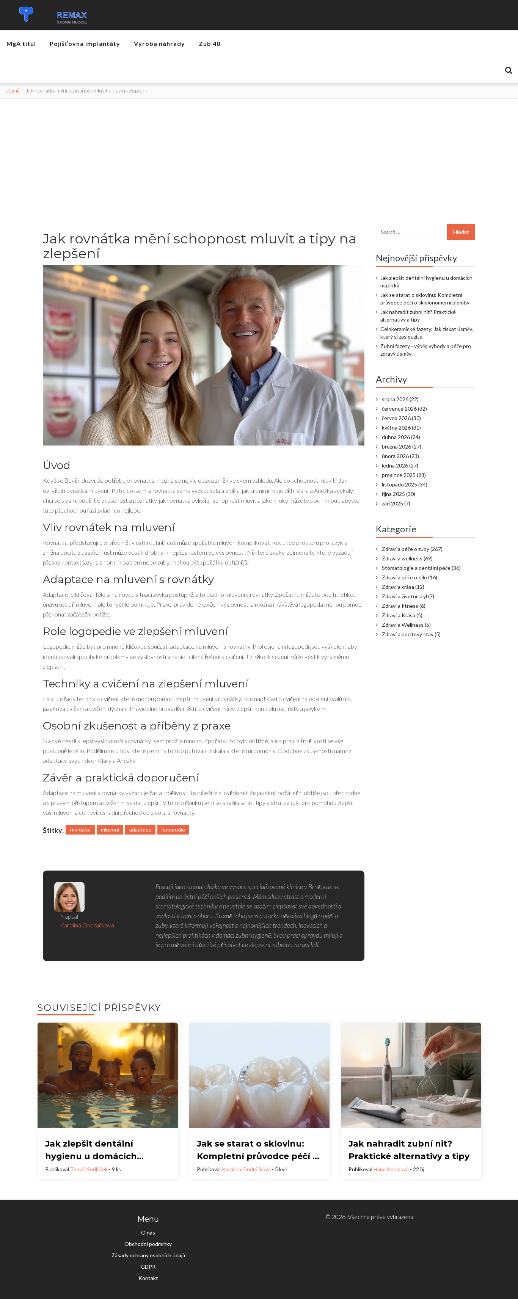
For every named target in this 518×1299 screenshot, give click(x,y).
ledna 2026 (400, 465)
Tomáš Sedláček (89, 1169)
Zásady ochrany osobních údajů (148, 1255)
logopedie (173, 829)
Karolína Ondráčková (246, 1169)
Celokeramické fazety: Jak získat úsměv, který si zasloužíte (426, 333)
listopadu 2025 (404, 484)
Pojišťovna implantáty (85, 43)
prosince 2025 (404, 475)
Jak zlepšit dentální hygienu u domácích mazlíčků (426, 282)
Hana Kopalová (391, 1169)
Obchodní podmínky (148, 1244)
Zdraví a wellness (407, 558)
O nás (148, 1232)
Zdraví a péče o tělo (409, 577)
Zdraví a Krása (402, 615)
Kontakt (148, 1278)
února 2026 (400, 456)
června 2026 (401, 418)
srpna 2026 (400, 399)
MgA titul (21, 43)
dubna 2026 (401, 437)
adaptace (140, 829)
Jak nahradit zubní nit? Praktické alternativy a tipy (418, 316)
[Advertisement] (259, 155)
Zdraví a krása (403, 587)
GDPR (148, 1266)
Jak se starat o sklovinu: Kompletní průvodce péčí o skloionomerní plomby (424, 299)
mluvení (110, 829)
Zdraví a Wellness (406, 624)
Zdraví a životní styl (408, 596)
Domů (13, 90)
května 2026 (401, 427)
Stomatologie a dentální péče (421, 568)
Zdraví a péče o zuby (412, 549)
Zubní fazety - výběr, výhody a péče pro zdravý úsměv (425, 350)
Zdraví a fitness (403, 605)
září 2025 (396, 503)
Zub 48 (209, 43)
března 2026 (401, 446)
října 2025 (398, 494)
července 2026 (404, 408)
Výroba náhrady (159, 43)
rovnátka (80, 829)
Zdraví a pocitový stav (411, 634)
